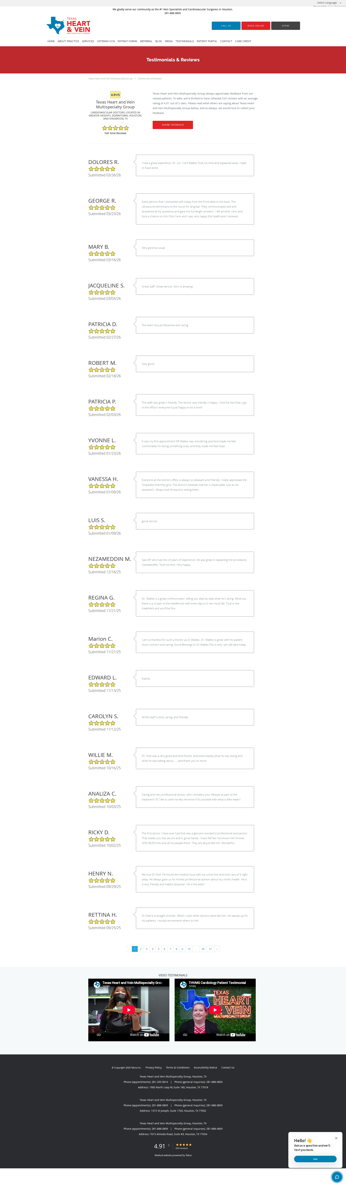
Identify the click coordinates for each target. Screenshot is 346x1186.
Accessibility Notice (205, 1067)
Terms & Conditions (178, 1067)
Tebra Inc (136, 1067)
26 (203, 949)
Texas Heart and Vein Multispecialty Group (110, 78)
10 (189, 949)
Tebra (189, 1155)
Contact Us (227, 1067)
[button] (255, 26)
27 (210, 949)
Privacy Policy (154, 1067)
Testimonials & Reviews (150, 78)
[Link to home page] (64, 26)
